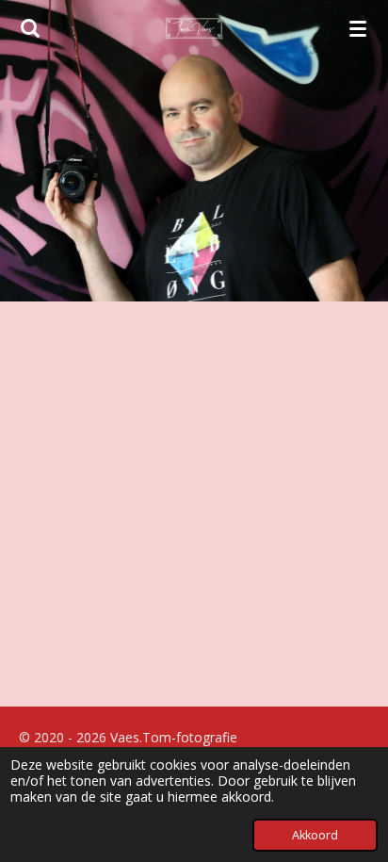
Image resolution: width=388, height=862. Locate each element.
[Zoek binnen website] (30, 28)
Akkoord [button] (315, 835)
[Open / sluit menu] (358, 28)
